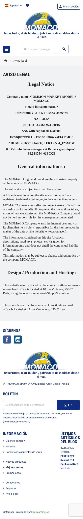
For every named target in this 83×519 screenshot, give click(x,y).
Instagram (18, 339)
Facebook (7, 339)
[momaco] (41, 20)
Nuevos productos (16, 461)
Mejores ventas (14, 467)
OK (70, 405)
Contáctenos (13, 482)
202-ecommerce (40, 512)
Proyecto (11, 488)
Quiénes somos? (15, 440)
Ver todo (65, 468)
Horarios (10, 446)
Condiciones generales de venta (24, 452)
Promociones (13, 472)
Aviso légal (12, 493)
